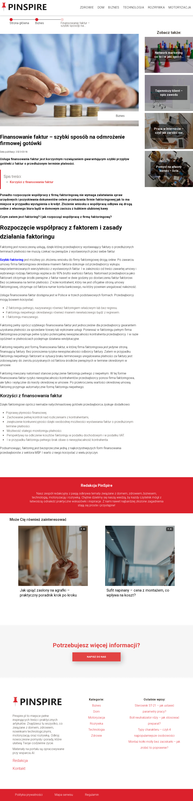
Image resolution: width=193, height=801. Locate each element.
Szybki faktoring (11, 260)
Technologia (133, 7)
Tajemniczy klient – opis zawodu (169, 93)
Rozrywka (156, 7)
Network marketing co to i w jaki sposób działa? (168, 55)
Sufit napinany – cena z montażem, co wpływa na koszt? (137, 592)
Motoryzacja (179, 7)
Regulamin (92, 794)
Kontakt (19, 768)
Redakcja (20, 760)
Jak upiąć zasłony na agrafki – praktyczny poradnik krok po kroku (48, 592)
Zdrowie (87, 7)
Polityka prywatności (29, 794)
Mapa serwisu (64, 794)
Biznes (113, 7)
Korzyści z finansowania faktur (32, 182)
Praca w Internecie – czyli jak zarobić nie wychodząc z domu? (169, 131)
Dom (101, 7)
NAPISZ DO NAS (96, 656)
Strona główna (19, 23)
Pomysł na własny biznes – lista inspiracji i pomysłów (169, 169)
